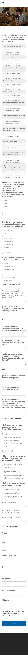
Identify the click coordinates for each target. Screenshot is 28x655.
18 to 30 (5, 200)
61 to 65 (5, 212)
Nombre (6, 533)
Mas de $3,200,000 (8, 280)
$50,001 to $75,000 (8, 236)
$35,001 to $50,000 (8, 233)
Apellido (4, 550)
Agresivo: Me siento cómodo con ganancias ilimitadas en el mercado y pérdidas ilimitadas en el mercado (13, 466)
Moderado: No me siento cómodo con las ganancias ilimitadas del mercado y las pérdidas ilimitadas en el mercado (12, 471)
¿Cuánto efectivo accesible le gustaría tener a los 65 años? (13, 258)
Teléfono (6, 579)
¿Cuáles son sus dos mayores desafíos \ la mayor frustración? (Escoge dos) (13, 427)
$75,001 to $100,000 (8, 238)
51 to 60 (5, 209)
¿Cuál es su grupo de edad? (13, 517)
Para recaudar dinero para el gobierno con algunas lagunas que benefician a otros (13, 492)
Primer (3, 542)
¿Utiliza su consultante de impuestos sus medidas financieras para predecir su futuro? (13, 357)
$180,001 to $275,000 (8, 247)
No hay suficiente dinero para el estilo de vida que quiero (13, 446)
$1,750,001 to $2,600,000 (9, 275)
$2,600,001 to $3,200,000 (9, 277)
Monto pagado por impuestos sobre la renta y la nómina (13, 433)
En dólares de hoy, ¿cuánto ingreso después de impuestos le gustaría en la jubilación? (14, 224)
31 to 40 (5, 203)
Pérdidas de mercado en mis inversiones (12, 437)
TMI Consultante (9, 590)
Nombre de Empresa (10, 555)
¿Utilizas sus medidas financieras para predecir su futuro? (13, 342)
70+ (4, 217)
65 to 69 (5, 214)
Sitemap (5, 642)
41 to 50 (5, 206)
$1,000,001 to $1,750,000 (9, 272)
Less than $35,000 (8, 230)
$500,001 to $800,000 (8, 266)
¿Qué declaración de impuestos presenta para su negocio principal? (13, 309)
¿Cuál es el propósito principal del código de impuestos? (13, 484)
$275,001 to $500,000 (8, 250)
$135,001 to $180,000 (8, 244)
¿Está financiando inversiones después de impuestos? (13, 377)
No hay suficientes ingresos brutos (11, 440)
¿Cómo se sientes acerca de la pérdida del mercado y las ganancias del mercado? (13, 458)
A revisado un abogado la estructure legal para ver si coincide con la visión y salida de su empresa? (13, 294)
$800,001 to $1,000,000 (9, 269)
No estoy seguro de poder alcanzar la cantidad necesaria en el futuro (14, 450)
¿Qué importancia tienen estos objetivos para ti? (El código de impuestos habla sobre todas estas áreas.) (14, 38)
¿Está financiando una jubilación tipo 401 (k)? (11, 388)
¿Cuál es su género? (10, 502)
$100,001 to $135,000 (8, 241)
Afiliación (5, 600)
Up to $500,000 (7, 263)
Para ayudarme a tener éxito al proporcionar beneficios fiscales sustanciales (13, 497)
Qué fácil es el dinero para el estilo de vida (13, 443)
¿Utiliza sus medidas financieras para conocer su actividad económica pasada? (14, 328)
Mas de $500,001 (7, 253)
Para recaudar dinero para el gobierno (12, 489)
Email (5, 567)
